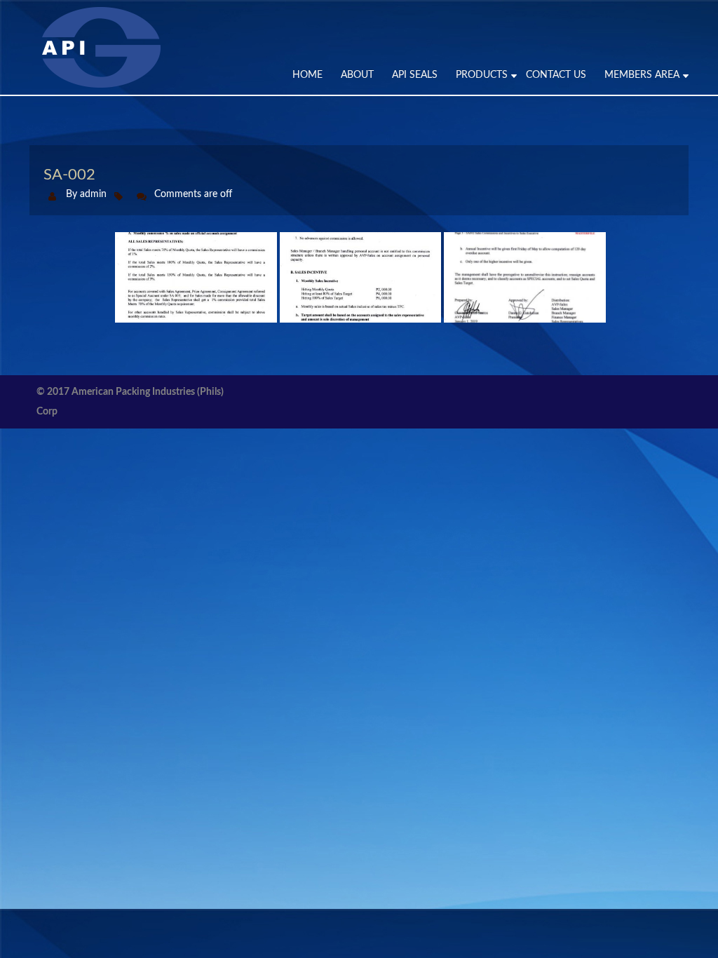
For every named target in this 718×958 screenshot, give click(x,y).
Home (307, 75)
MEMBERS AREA (641, 75)
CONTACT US (556, 75)
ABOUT (357, 75)
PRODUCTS (482, 75)
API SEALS (415, 75)
